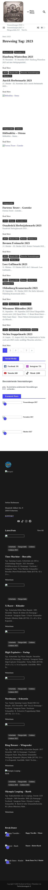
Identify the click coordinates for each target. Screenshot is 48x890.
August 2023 (13, 330)
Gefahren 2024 (13, 785)
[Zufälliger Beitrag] (38, 28)
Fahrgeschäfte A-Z (13, 30)
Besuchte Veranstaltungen (30, 73)
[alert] (24, 388)
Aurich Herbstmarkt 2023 (17, 80)
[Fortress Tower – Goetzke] (24, 172)
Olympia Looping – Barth (18, 791)
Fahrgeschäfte (8, 129)
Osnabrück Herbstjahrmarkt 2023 (22, 225)
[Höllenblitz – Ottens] (24, 110)
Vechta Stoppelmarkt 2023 (17, 334)
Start (4, 36)
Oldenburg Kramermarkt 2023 (20, 288)
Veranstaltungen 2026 (14, 25)
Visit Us (24, 30)
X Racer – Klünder (14, 605)
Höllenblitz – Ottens (14, 133)
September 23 (8, 284)
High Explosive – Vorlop (17, 652)
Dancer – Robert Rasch (33, 846)
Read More (6, 68)
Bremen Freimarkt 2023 (16, 243)
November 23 (19, 52)
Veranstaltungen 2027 (14, 28)
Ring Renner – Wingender (18, 745)
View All (40, 530)
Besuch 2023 (8, 52)
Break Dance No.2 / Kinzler (34, 860)
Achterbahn (12, 547)
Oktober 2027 (27, 432)
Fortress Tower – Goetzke (17, 207)
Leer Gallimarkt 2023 (15, 264)
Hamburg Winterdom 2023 (18, 56)
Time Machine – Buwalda (18, 556)
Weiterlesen (9, 580)
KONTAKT (9, 516)
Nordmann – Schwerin (16, 698)
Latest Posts (10, 530)
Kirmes (11, 221)
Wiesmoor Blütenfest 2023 (17, 308)
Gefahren (18, 129)
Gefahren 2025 (13, 550)
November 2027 (28, 417)
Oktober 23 (7, 76)
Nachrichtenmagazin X (24, 886)
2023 (5, 73)
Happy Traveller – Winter (34, 833)
